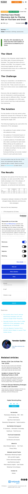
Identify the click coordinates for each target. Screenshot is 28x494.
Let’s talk (17, 2)
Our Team (20, 446)
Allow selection (14, 271)
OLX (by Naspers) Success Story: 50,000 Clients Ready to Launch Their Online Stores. (14, 330)
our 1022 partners (11, 223)
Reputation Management (8, 422)
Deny (14, 276)
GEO (22, 415)
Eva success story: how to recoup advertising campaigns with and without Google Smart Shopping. (13, 316)
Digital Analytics (21, 422)
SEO (18, 415)
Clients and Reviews (13, 437)
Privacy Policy (13, 448)
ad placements (9, 165)
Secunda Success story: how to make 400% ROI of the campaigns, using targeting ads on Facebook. (14, 323)
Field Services (17, 431)
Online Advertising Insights (14, 459)
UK (17, 403)
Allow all (14, 266)
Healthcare (9, 431)
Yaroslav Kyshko (18, 341)
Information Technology (17, 428)
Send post (14, 406)
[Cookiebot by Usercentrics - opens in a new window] (20, 216)
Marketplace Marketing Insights (13, 454)
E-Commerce (6, 428)
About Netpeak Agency (9, 446)
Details (13, 473)
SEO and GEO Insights (13, 457)
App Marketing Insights (14, 462)
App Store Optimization (13, 420)
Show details (20, 262)
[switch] (24, 246)
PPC (7, 29)
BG (11, 403)
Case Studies (4, 11)
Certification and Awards (13, 439)
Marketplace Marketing (10, 415)
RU (26, 8)
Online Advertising (13, 11)
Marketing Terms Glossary (13, 467)
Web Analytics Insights (10, 464)
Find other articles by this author (18, 347)
